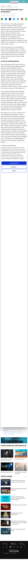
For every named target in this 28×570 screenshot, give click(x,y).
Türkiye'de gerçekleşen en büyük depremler (19, 500)
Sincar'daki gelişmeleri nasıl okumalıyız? (10, 7)
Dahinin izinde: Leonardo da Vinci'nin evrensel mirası (7, 470)
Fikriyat (6, 564)
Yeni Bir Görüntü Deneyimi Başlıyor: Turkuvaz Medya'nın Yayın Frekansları (18, 509)
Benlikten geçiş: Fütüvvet (7, 483)
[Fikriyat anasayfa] (8, 450)
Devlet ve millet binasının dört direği (18, 540)
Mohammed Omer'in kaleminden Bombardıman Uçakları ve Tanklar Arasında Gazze (19, 533)
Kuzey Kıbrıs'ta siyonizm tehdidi (18, 516)
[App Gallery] (20, 453)
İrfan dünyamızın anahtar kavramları (21, 483)
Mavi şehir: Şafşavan (19, 470)
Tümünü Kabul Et (14, 163)
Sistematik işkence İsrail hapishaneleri (17, 524)
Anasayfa (3, 6)
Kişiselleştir (13, 167)
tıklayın (12, 445)
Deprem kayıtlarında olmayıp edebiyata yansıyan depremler (18, 492)
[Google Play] (14, 453)
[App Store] (8, 453)
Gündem (9, 6)
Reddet (14, 170)
